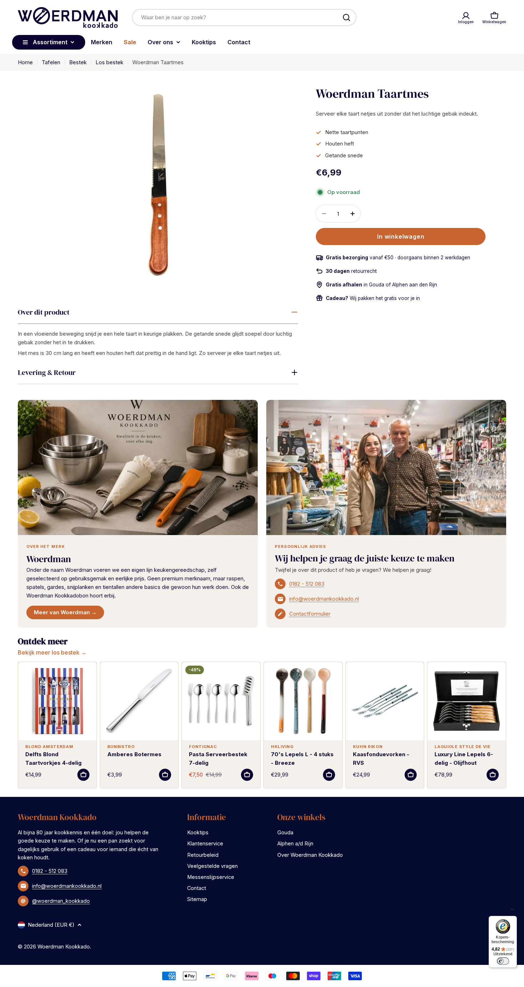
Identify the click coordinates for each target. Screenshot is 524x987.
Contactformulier (309, 613)
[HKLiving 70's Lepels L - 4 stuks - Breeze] (303, 701)
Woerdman (48, 559)
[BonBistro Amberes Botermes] (139, 701)
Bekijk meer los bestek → (52, 652)
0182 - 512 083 (306, 583)
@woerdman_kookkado (61, 901)
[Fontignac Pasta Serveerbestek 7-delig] (221, 701)
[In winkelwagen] (83, 775)
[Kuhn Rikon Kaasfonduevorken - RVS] (385, 701)
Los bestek (109, 62)
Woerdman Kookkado (63, 946)
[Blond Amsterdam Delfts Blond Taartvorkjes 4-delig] (57, 701)
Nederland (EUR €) (51, 924)
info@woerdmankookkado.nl (324, 598)
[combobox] (244, 17)
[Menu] (512, 911)
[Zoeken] (346, 17)
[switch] (503, 961)
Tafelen (51, 62)
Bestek (78, 62)
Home (25, 62)
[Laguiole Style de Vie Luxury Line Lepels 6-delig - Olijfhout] (466, 701)
